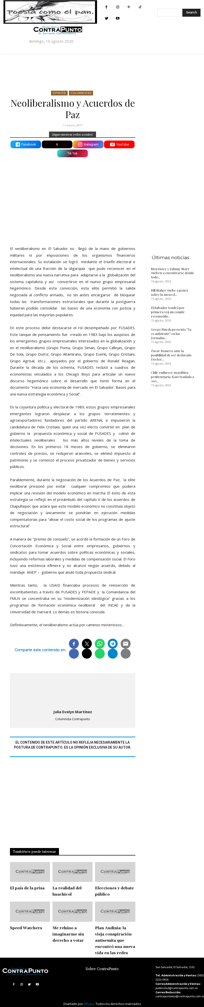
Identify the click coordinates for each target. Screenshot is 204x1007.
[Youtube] (117, 18)
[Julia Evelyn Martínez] (73, 690)
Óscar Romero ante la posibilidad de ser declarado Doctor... (171, 355)
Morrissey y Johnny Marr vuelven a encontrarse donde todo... (172, 273)
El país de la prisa (27, 888)
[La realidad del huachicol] (72, 872)
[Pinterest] (128, 7)
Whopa (89, 1004)
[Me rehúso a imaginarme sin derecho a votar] (72, 912)
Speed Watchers (26, 928)
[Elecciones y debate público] (115, 872)
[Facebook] (106, 7)
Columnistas (81, 93)
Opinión (59, 93)
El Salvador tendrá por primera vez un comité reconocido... (168, 312)
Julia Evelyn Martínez (72, 711)
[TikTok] (140, 7)
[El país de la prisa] (30, 872)
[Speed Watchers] (30, 912)
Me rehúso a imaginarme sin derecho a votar (68, 934)
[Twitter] (106, 18)
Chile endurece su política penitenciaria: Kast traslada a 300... (172, 376)
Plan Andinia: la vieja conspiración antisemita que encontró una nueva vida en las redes (115, 940)
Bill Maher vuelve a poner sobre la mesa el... (169, 292)
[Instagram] (117, 7)
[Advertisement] (72, 198)
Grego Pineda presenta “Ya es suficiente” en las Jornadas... (171, 333)
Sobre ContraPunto (102, 969)
